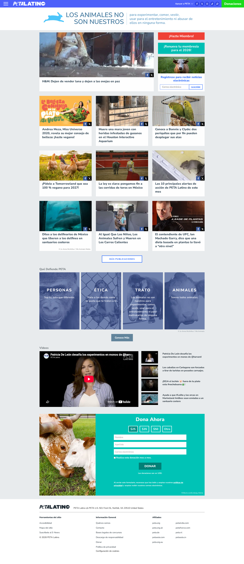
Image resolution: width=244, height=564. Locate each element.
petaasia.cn (181, 537)
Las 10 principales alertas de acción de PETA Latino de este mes (176, 188)
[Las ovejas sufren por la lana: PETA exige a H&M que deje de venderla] (147, 75)
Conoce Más (122, 337)
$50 (155, 429)
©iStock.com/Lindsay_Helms (192, 493)
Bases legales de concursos (109, 532)
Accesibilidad (45, 523)
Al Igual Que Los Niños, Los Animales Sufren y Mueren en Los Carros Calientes (120, 238)
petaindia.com (182, 523)
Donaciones (232, 4)
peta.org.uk (157, 527)
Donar (99, 542)
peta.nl (179, 532)
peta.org (156, 523)
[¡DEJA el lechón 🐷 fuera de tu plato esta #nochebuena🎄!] (149, 385)
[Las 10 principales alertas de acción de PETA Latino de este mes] (198, 178)
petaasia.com (158, 537)
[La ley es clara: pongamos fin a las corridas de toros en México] (142, 178)
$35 (144, 429)
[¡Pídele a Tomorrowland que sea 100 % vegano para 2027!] (85, 178)
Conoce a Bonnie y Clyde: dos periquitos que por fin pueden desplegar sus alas (176, 133)
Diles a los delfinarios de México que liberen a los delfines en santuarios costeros (65, 238)
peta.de (155, 532)
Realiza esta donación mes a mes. (133, 457)
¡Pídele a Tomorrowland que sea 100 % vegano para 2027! (65, 186)
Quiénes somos (103, 523)
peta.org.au (157, 542)
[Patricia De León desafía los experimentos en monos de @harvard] (149, 357)
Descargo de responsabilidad (109, 537)
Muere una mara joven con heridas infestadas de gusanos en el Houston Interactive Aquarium (120, 135)
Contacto (100, 527)
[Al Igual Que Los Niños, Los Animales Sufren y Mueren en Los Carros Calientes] (142, 229)
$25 (133, 429)
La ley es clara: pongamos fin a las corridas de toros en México (121, 186)
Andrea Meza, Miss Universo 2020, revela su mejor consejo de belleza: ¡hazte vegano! (65, 133)
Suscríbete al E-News (49, 532)
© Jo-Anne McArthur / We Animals (191, 331)
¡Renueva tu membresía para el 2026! (181, 48)
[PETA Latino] (29, 3)
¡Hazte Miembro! (181, 36)
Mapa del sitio (46, 527)
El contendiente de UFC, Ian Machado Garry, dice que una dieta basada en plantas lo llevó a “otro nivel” (178, 240)
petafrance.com (183, 527)
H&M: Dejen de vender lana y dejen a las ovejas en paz (81, 81)
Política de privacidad (106, 546)
